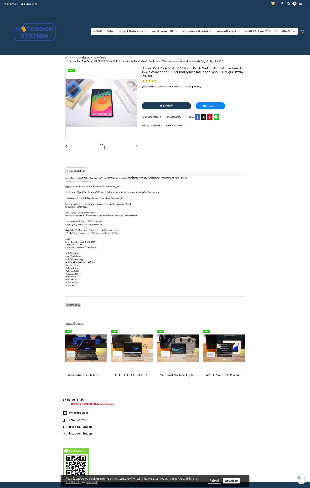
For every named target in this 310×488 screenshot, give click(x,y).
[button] (302, 31)
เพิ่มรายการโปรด (152, 117)
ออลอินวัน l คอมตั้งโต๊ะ (259, 31)
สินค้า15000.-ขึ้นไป (174, 125)
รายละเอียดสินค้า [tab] (76, 171)
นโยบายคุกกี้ (92, 482)
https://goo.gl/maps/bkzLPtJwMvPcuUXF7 (83, 224)
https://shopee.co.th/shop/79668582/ (102, 233)
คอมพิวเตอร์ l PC (163, 31)
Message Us (212, 105)
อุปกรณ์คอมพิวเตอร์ (196, 31)
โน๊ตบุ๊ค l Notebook (131, 31)
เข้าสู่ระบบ (12, 3)
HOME (97, 31)
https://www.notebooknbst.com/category (101, 230)
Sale (110, 31)
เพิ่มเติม (287, 31)
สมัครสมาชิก (30, 3)
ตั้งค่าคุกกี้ (214, 480)
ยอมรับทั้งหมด (231, 480)
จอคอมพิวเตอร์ (227, 31)
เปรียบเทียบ (175, 117)
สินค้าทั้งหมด (157, 125)
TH (304, 3)
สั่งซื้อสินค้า (167, 105)
